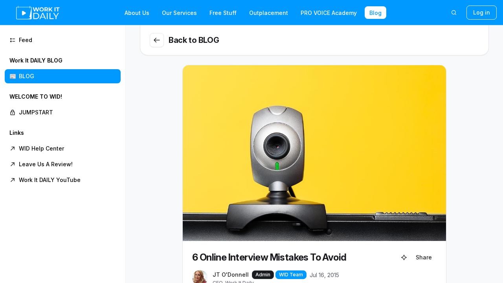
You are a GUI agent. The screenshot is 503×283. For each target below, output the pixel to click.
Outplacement (268, 12)
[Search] (454, 12)
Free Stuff (223, 12)
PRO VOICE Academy (329, 12)
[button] (63, 68)
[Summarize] (404, 257)
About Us (137, 12)
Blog (375, 12)
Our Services (179, 12)
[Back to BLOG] (157, 40)
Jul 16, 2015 (324, 275)
